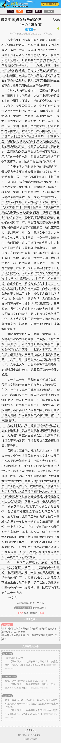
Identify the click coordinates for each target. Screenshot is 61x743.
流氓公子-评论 (9, 676)
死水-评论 (7, 654)
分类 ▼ (49, 11)
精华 (20, 11)
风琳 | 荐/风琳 (30, 613)
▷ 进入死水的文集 (23, 608)
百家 (29, 11)
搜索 (38, 11)
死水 (29, 29)
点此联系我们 (36, 735)
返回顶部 (30, 730)
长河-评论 (7, 696)
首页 (10, 11)
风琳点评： (7, 625)
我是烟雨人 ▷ (51, 4)
